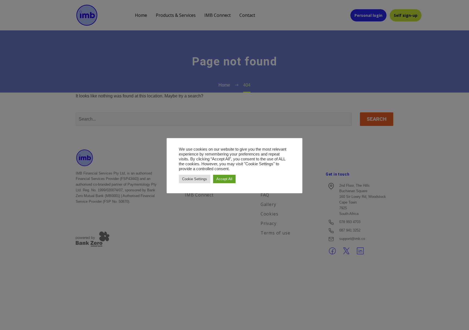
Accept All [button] (224, 179)
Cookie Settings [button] (194, 179)
